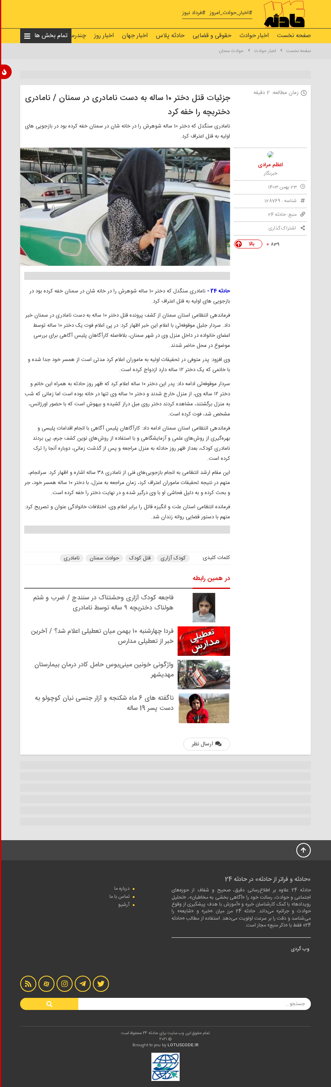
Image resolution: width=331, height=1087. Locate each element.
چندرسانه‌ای (71, 36)
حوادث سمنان (231, 51)
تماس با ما (119, 897)
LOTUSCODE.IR (183, 1045)
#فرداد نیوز (193, 13)
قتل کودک (140, 558)
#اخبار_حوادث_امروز (230, 13)
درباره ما (122, 889)
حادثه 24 (277, 215)
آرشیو (124, 905)
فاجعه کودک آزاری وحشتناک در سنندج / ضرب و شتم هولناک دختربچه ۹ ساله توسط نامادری (103, 603)
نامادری (72, 558)
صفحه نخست (294, 36)
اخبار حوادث (254, 36)
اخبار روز (104, 36)
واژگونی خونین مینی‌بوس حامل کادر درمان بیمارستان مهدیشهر (104, 669)
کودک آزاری (173, 558)
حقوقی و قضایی (212, 36)
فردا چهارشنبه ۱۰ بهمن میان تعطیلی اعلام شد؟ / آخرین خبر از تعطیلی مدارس (102, 636)
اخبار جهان (135, 36)
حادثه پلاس (170, 36)
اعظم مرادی (270, 165)
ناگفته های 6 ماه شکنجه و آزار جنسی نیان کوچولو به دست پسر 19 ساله (104, 703)
